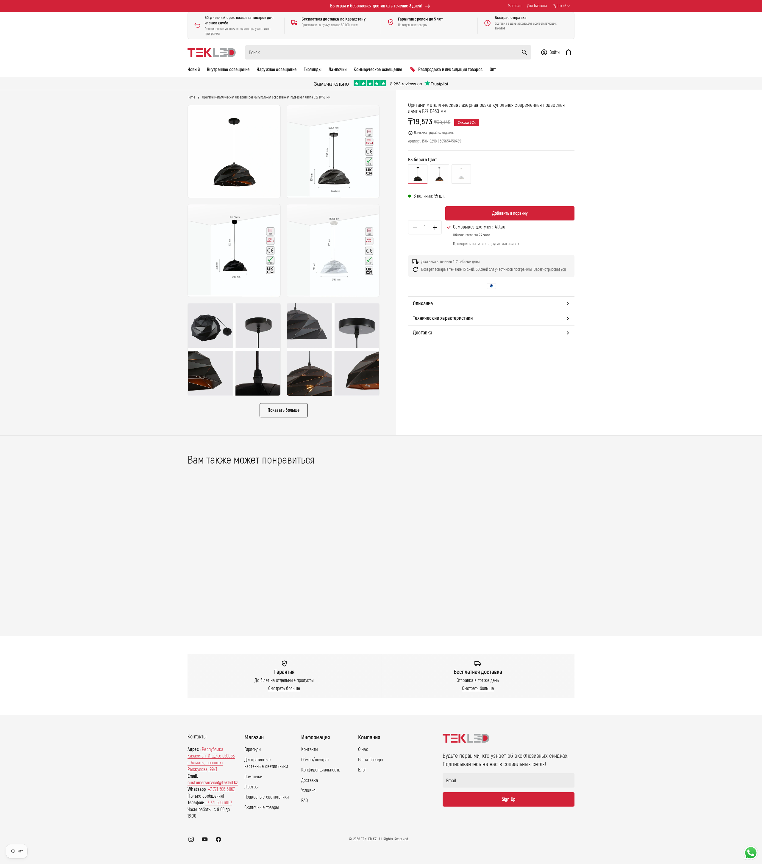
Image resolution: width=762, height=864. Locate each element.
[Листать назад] (182, 546)
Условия (308, 790)
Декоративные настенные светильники (266, 763)
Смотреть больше (284, 688)
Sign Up (508, 799)
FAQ (304, 801)
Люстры (251, 787)
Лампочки (253, 777)
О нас (363, 749)
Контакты (309, 749)
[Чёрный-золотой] (439, 174)
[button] (550, 52)
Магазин (514, 5)
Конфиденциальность (320, 770)
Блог (362, 770)
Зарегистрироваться (550, 269)
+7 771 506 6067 (221, 789)
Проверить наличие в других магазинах (486, 243)
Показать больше (283, 410)
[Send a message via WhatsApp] (751, 853)
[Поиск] (524, 52)
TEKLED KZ (369, 839)
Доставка (309, 780)
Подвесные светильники (266, 797)
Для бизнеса (537, 5)
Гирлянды (252, 749)
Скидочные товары (261, 807)
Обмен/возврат (315, 760)
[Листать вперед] (580, 546)
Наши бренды (370, 760)
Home (191, 97)
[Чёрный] (417, 174)
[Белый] (461, 174)
